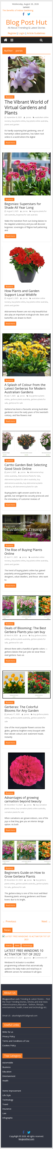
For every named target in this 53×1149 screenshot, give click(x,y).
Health (5, 1080)
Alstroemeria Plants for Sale (29, 476)
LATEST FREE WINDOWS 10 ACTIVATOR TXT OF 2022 (24, 952)
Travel (5, 1104)
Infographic (7, 1117)
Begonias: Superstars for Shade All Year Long (23, 205)
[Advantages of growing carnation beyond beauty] (26, 754)
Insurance (6, 1108)
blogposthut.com (26, 1139)
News (17, 945)
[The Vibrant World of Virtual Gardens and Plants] (26, 58)
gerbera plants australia (20, 399)
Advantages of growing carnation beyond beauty (23, 799)
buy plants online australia (37, 121)
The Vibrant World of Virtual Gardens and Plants (26, 107)
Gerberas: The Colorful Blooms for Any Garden (22, 709)
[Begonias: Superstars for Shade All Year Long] (26, 154)
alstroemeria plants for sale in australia (20, 479)
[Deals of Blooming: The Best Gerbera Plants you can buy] (26, 597)
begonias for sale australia (27, 215)
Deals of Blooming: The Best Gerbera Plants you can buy (25, 630)
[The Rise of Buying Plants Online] (26, 516)
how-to (9, 945)
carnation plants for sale (14, 812)
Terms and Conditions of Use (15, 1041)
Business (9, 97)
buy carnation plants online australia (30, 808)
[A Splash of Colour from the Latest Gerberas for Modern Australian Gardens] (26, 335)
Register (12, 33)
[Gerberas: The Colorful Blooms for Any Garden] (26, 672)
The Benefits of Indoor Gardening (17, 10)
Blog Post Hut (26, 22)
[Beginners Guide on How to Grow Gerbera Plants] (26, 841)
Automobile (7, 1062)
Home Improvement (11, 1090)
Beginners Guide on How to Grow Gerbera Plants (25, 874)
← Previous (9, 921)
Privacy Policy (8, 1036)
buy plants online (18, 121)
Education (6, 1071)
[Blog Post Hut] (5, 40)
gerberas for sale (16, 403)
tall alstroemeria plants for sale (25, 486)
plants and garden (12, 124)
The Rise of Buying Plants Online (23, 551)
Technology (27, 945)
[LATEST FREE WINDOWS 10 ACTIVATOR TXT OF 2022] (26, 936)
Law (4, 1113)
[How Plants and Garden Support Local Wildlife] (26, 247)
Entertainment (8, 1076)
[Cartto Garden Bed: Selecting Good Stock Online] (26, 432)
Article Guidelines (36, 33)
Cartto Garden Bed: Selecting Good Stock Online (26, 467)
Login (22, 33)
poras (28, 117)
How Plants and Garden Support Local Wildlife (22, 293)
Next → (46, 921)
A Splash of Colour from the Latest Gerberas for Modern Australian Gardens (25, 388)
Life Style (6, 1095)
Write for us (7, 1032)
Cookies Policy (9, 1045)
